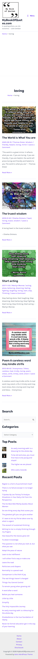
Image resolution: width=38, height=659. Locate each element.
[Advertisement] (19, 55)
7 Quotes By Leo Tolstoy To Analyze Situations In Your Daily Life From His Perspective (17, 497)
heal (11, 371)
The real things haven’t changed (15, 578)
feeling (27, 288)
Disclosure (19, 647)
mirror (24, 145)
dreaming (20, 288)
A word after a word (9, 590)
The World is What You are (18, 137)
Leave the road (8, 562)
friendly (5, 145)
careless (5, 371)
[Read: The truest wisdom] (19, 196)
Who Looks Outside (19, 470)
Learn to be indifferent (11, 554)
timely (15, 374)
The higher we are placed (21, 464)
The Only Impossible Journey (13, 606)
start (25, 291)
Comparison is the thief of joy (14, 574)
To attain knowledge (10, 540)
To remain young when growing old (16, 586)
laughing (13, 291)
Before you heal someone (12, 594)
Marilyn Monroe (18, 285)
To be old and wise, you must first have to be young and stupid (22, 457)
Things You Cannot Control (12, 582)
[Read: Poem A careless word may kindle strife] (19, 339)
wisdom (17, 221)
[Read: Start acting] (19, 263)
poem (28, 371)
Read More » (7, 172)
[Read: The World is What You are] (19, 120)
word (21, 374)
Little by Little (7, 598)
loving (18, 145)
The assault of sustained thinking (15, 525)
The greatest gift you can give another (17, 514)
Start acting (10, 281)
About (19, 639)
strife (10, 374)
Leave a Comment (18, 293)
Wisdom (29, 142)
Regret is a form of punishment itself (17, 484)
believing (11, 288)
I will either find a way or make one (16, 558)
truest (10, 221)
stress (4, 374)
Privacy (19, 645)
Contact (19, 642)
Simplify (5, 602)
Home (19, 636)
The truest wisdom (14, 213)
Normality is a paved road (12, 570)
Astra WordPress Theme (23, 654)
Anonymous (18, 368)
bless (26, 368)
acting (28, 285)
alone (4, 288)
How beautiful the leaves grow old (15, 536)
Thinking (5, 293)
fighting (5, 291)
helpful (12, 145)
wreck (26, 374)
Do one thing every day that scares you (17, 510)
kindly (16, 371)
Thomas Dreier (19, 142)
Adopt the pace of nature (12, 550)
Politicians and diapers (11, 566)
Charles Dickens (19, 218)
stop (30, 291)
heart (29, 218)
